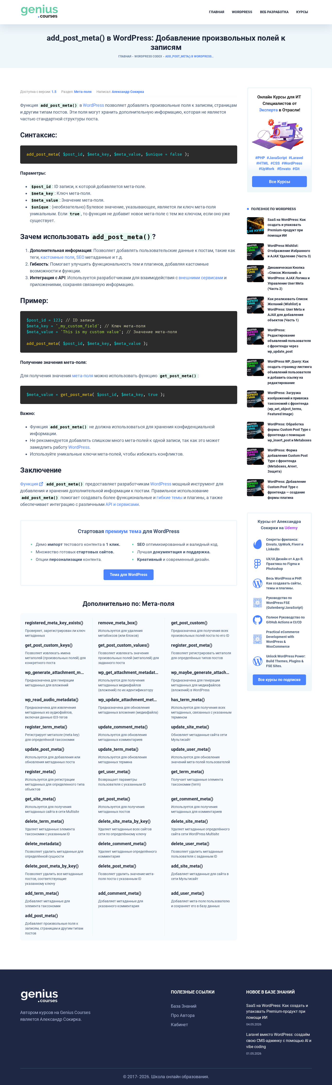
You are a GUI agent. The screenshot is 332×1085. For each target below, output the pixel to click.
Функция (29, 483)
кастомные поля (57, 257)
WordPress (242, 12)
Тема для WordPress (128, 574)
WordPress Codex (148, 56)
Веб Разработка (274, 12)
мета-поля (82, 375)
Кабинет (179, 1024)
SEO (80, 257)
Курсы (302, 12)
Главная (216, 12)
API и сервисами (122, 504)
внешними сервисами (201, 277)
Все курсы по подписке (279, 679)
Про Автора (183, 1015)
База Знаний (183, 1006)
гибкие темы (170, 497)
